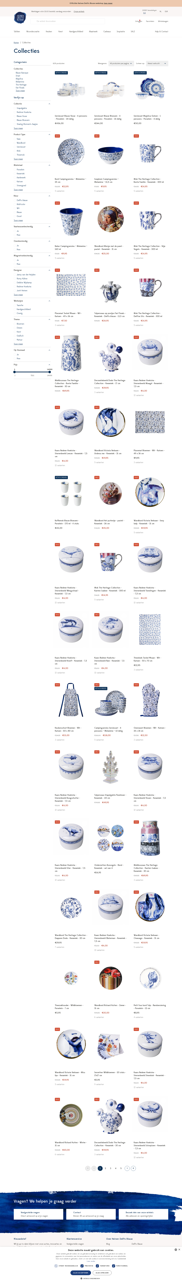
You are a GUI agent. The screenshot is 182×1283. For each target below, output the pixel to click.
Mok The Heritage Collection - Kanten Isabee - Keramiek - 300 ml (110, 589)
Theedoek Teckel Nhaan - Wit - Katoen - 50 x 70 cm (147, 659)
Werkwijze (18, 301)
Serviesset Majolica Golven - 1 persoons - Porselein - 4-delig (147, 117)
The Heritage (21, 85)
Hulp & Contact (161, 31)
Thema (17, 319)
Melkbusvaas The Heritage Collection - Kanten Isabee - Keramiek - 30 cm (146, 868)
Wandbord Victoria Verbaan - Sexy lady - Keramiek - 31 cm (149, 522)
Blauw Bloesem (23, 120)
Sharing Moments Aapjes (27, 124)
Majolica (19, 79)
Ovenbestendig (20, 241)
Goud (19, 216)
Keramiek (21, 173)
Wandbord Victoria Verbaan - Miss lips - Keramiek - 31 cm (70, 1074)
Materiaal (18, 165)
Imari (18, 76)
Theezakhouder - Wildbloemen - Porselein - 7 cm (69, 1007)
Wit (18, 208)
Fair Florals (20, 88)
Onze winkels (79, 11)
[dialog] (91, 1265)
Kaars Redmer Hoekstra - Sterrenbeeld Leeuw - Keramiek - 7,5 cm (71, 453)
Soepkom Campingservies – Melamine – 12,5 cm (106, 180)
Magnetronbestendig (23, 255)
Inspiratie (121, 31)
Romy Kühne (22, 278)
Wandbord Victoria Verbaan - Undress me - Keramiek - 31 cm (107, 452)
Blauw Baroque (22, 73)
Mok (18, 151)
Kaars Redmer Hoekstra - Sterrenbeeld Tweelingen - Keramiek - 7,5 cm (150, 591)
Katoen (20, 181)
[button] (91, 1278)
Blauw (19, 212)
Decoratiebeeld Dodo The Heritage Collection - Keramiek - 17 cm (109, 382)
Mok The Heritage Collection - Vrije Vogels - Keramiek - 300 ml (149, 247)
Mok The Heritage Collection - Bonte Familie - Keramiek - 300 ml (149, 180)
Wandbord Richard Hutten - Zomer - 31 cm (110, 1007)
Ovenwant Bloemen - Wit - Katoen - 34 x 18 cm (150, 729)
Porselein (20, 169)
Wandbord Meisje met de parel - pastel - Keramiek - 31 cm (108, 247)
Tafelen (17, 31)
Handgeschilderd (76, 31)
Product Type (19, 134)
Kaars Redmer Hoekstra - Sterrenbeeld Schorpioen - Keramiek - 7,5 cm (149, 1145)
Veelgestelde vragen (75, 1244)
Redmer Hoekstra (24, 112)
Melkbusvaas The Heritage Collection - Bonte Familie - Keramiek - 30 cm (67, 383)
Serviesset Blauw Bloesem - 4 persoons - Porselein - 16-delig (107, 117)
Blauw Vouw (22, 116)
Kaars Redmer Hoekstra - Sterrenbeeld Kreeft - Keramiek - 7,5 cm (71, 661)
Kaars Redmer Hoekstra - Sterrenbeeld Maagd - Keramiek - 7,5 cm (148, 383)
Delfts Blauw (137, 1244)
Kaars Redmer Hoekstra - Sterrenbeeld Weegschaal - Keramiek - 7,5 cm (67, 591)
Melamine (20, 82)
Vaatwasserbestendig (23, 226)
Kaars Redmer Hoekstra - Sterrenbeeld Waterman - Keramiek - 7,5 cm (110, 938)
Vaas (19, 139)
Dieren (19, 328)
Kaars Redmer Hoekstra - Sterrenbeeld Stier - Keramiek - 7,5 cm (70, 868)
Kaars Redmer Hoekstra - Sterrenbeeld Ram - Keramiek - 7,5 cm (109, 661)
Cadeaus (107, 31)
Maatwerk (93, 31)
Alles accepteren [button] (80, 1273)
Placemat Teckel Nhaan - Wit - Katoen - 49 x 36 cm (68, 315)
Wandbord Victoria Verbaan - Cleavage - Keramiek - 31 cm (146, 936)
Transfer (20, 305)
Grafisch (20, 336)
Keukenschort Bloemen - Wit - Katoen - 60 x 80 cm (68, 729)
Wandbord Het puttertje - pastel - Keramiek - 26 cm (109, 522)
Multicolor (21, 204)
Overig (19, 313)
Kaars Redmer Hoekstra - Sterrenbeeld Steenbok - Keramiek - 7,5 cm (149, 1075)
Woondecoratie (32, 31)
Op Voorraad (19, 350)
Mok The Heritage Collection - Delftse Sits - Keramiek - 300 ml (148, 315)
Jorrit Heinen (22, 290)
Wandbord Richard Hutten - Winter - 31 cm (71, 1144)
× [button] (179, 1250)
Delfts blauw (22, 200)
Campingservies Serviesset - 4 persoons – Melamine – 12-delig (108, 729)
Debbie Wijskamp (24, 282)
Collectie (18, 104)
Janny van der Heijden (26, 274)
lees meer (108, 3)
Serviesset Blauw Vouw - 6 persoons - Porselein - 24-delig (71, 117)
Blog (108, 1244)
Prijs (15, 364)
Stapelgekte (22, 108)
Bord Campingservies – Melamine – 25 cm (70, 180)
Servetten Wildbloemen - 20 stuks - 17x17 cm (110, 1074)
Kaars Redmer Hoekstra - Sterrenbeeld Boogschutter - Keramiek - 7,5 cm (67, 798)
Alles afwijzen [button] (102, 1273)
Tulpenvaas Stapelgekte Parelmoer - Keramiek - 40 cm (110, 796)
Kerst (60, 31)
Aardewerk (21, 177)
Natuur (19, 340)
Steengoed (21, 185)
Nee (18, 235)
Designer (18, 270)
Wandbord (21, 143)
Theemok (21, 155)
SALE (133, 31)
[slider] (14, 372)
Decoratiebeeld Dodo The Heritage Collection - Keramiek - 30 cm (109, 1144)
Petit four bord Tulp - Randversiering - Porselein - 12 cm (150, 1007)
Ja (18, 231)
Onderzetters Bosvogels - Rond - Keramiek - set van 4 (108, 866)
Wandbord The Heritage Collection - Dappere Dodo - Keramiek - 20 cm (71, 936)
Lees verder (91, 1261)
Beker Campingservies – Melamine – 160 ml (71, 247)
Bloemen (20, 324)
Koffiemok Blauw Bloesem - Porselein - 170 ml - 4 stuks (67, 522)
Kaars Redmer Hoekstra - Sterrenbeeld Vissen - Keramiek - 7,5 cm (150, 798)
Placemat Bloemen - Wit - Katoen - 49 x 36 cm (149, 452)
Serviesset (21, 147)
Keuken (49, 31)
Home (16, 42)
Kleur (16, 196)
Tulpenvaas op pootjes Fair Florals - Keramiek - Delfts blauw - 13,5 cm (110, 315)
